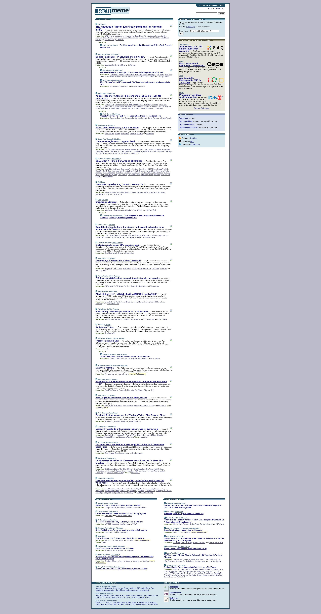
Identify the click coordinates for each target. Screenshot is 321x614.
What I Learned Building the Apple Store (117, 127)
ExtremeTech (150, 491)
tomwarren (144, 437)
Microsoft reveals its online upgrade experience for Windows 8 (127, 429)
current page (190, 27)
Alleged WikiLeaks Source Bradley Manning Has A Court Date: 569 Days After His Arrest (124, 557)
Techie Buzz (168, 577)
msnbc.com (109, 532)
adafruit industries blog (145, 493)
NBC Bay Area (101, 270)
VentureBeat (129, 75)
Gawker (98, 40)
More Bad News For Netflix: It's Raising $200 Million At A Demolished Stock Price (130, 445)
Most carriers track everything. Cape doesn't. (192, 64)
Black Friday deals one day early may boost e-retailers (119, 522)
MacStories (125, 134)
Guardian (136, 561)
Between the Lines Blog (145, 171)
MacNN (140, 134)
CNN (152, 390)
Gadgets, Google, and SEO (115, 338)
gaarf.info (107, 325)
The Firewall (115, 554)
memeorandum (175, 592)
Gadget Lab (118, 38)
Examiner (120, 118)
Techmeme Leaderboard (188, 127)
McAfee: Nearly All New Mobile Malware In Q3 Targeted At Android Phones (193, 556)
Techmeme (183, 118)
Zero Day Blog (186, 543)
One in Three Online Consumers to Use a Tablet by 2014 (120, 538)
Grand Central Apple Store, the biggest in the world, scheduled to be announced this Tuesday (130, 228)
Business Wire (126, 169)
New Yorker (177, 524)
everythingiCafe (146, 151)
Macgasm (118, 319)
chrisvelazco (135, 473)
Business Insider (154, 36)
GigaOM (99, 171)
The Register (166, 106)
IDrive (181, 93)
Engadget (118, 70)
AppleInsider (200, 571)
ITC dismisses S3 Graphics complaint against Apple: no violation (128, 278)
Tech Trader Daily (128, 76)
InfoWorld (188, 569)
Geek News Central (162, 171)
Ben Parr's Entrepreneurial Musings (186, 528)
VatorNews (120, 173)
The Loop (142, 319)
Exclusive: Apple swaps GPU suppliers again (118, 245)
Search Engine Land (111, 151)
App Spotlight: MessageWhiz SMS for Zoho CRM (190, 80)
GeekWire (142, 508)
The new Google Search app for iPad (115, 141)
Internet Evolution (199, 543)
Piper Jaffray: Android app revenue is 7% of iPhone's (122, 311)
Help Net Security (125, 561)
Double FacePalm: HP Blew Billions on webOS (120, 57)
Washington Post (119, 546)
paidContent (119, 36)
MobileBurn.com (106, 153)
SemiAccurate (117, 242)
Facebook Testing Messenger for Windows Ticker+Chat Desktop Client (131, 415)
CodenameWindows (126, 437)
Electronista (140, 76)
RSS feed (193, 138)
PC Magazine (119, 237)
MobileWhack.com (121, 105)
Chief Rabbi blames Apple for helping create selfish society (121, 530)
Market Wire (114, 87)
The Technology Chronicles (114, 40)
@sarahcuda (109, 374)
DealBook (132, 171)
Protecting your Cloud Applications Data (190, 96)
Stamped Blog (103, 200)
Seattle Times (131, 508)
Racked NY (100, 237)
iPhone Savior (144, 38)
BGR (145, 36)
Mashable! (150, 134)
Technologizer (108, 38)
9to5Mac (133, 134)
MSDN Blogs (151, 435)
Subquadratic (184, 44)
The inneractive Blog (212, 559)
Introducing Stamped (106, 202)
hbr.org (117, 134)
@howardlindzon (109, 173)
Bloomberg (136, 173)
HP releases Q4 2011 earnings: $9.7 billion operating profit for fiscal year (131, 72)
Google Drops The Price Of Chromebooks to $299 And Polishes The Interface (129, 462)
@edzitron (130, 471)
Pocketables (107, 106)
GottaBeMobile (155, 106)
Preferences (219, 8)
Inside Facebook (135, 421)
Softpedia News (120, 471)
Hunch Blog (107, 171)
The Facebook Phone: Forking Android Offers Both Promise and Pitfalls (136, 46)
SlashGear (122, 65)
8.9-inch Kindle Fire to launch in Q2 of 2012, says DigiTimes (190, 567)
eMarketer (101, 536)
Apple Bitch (117, 253)
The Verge (155, 269)
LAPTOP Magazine (136, 105)
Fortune (115, 309)
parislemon (109, 210)
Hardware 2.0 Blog (122, 435)
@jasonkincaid (123, 374)
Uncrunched (116, 158)
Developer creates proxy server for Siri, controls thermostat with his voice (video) (130, 481)
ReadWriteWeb (146, 108)
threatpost (180, 536)
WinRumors (109, 421)
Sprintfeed (159, 108)
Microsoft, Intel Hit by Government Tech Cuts (184, 514)
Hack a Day (124, 491)
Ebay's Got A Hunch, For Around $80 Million (119, 161)
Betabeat (128, 173)
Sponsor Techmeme (201, 108)
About (210, 8)
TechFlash (113, 520)
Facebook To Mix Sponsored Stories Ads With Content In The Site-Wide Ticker (131, 382)
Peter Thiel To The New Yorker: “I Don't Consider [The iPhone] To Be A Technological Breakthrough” (194, 521)
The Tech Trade (146, 173)
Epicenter (186, 524)
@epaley (99, 173)
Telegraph (119, 528)
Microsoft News (109, 437)
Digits (116, 469)
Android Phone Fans (130, 38)
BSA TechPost (122, 354)
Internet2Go (210, 571)
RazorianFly (109, 237)
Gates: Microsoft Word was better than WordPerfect (118, 505)
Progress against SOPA (107, 341)
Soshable (120, 192)
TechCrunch (114, 75)
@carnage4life (142, 192)
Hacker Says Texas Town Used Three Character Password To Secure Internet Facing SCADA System (194, 539)
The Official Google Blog (128, 469)
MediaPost (109, 406)
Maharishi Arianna (105, 368)
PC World (160, 75)
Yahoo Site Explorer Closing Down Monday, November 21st (121, 569)
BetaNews (142, 169)
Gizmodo (99, 38)
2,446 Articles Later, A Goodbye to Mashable (183, 530)
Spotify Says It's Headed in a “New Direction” (118, 261)
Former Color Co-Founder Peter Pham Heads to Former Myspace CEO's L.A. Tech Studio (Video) (192, 506)
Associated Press (111, 503)
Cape (181, 61)
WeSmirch (174, 598)
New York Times (130, 192)
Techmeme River (185, 121)
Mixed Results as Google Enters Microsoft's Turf (185, 549)
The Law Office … (111, 561)
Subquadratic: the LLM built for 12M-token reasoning (190, 48)
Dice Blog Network (151, 105)
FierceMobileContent (141, 106)
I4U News (214, 569)
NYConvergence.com (159, 235)
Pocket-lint (111, 93)
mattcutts (105, 349)
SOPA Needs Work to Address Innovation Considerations (125, 356)
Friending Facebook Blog (134, 36)
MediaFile (108, 169)
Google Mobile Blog (114, 139)
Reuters (118, 76)
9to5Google (100, 108)
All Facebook (121, 390)
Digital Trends (153, 118)
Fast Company (178, 569)
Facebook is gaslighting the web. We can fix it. (121, 184)
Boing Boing (194, 524)
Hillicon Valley (121, 358)
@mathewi (161, 192)
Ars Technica (155, 358)
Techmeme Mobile (186, 124)
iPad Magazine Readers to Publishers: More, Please (121, 398)
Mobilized (116, 169)
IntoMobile (165, 38)
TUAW (122, 151)
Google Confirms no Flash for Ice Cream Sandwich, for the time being (130, 116)
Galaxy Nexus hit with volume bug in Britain (115, 548)
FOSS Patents (114, 276)
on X (192, 142)
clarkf (104, 542)
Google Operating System (114, 149)
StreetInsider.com (121, 453)
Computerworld (118, 106)
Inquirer (158, 491)
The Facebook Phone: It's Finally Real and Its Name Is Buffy (129, 28)
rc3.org (106, 194)
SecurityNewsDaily (216, 543)
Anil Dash (101, 182)
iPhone (117, 235)
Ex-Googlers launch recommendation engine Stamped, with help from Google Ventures (132, 216)
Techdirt (112, 358)
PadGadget (166, 149)
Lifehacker (125, 153)
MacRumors (109, 134)
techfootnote (136, 235)
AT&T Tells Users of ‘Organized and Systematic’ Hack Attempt (126, 294)
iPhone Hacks (122, 489)
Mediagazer (174, 587)
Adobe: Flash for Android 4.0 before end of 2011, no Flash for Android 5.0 (128, 97)
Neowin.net (161, 435)
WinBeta (133, 435)
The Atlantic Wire (134, 175)
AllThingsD (102, 24)
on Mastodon (195, 144)
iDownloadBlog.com (112, 491)
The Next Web (155, 38)
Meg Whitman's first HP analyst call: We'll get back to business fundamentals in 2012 (135, 83)
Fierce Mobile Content (124, 516)
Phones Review (143, 302)
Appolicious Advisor (141, 406)
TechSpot (163, 269)
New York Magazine (120, 365)
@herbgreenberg (137, 453)
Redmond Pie (125, 108)
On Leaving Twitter (105, 327)
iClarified (219, 575)
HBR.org (111, 125)
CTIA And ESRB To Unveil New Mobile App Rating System (121, 513)
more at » (138, 374)
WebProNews (158, 173)
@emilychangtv (163, 76)
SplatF (163, 36)
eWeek (121, 75)
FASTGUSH (117, 194)
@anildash (152, 192)
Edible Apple (129, 237)
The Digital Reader (195, 575)
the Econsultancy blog (109, 175)
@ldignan (132, 65)
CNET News (109, 36)
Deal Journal (122, 175)
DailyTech (189, 561)
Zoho (181, 76)
